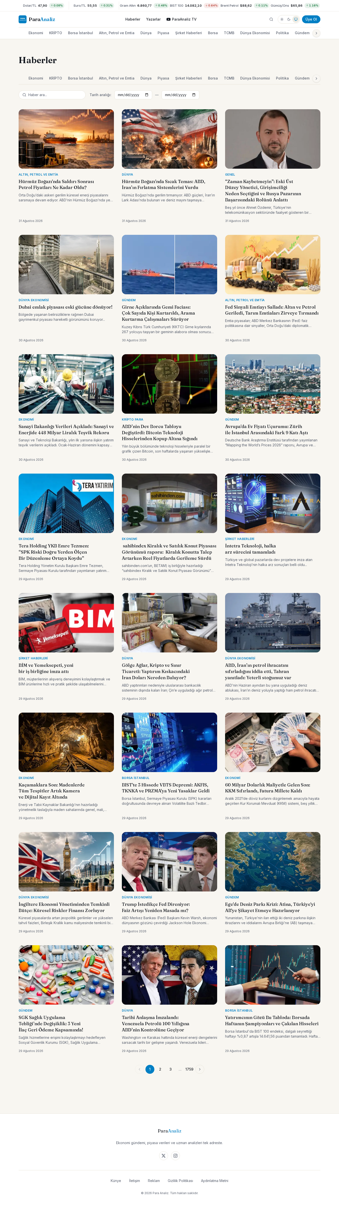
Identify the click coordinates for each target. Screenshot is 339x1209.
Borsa (213, 33)
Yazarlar (153, 19)
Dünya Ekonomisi (255, 33)
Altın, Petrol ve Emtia (117, 33)
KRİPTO (55, 33)
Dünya (146, 33)
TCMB (229, 33)
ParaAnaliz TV (184, 19)
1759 (189, 1069)
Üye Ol (311, 19)
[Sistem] (295, 19)
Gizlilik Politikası (180, 1181)
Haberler (132, 19)
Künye (116, 1181)
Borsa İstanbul (80, 33)
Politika (282, 33)
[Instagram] (175, 1155)
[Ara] (271, 19)
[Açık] (281, 19)
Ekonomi (36, 33)
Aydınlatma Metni (214, 1181)
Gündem (302, 33)
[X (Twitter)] (163, 1155)
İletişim (134, 1181)
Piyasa (163, 33)
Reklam (154, 1181)
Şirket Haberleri (188, 33)
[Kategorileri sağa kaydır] (316, 33)
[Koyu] (288, 19)
